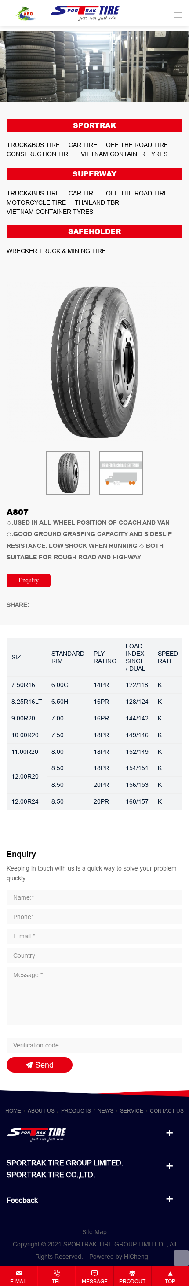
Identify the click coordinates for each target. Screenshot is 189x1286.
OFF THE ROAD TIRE (137, 144)
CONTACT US (167, 1110)
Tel (57, 1281)
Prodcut (132, 1281)
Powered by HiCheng (118, 1256)
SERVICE (131, 1110)
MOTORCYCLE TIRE (36, 202)
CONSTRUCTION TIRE (39, 154)
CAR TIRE (83, 144)
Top (170, 1281)
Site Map (94, 1231)
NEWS (105, 1110)
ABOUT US (41, 1110)
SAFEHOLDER (94, 231)
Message (95, 1281)
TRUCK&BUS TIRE (33, 144)
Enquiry (28, 580)
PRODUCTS (76, 1110)
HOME (13, 1110)
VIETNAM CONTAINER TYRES (124, 154)
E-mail (19, 1281)
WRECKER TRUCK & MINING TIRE (56, 250)
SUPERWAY (94, 174)
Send (44, 1064)
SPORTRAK (94, 125)
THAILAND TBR (97, 202)
